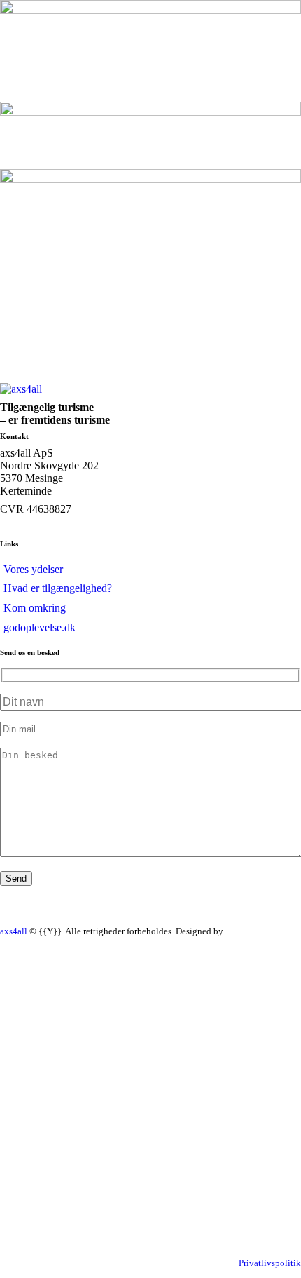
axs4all (13, 931)
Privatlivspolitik (270, 1263)
